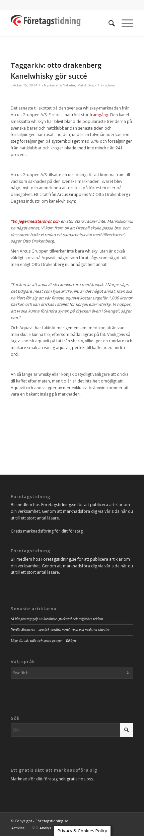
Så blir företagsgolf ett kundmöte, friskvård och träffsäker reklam (57, 618)
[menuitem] (108, 23)
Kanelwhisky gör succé (49, 76)
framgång (99, 115)
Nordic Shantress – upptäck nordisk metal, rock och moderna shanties (60, 629)
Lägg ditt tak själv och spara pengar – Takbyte (44, 640)
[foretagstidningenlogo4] (60, 23)
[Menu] (124, 23)
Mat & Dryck (86, 85)
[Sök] (108, 23)
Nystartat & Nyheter (59, 85)
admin (110, 85)
